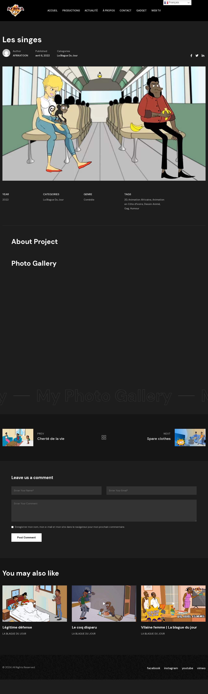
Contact (125, 10)
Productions (71, 10)
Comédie (89, 199)
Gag (126, 208)
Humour (134, 208)
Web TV (156, 10)
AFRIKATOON (20, 55)
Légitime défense (17, 627)
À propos (109, 10)
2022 (5, 199)
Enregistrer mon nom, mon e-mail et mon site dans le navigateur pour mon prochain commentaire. (70, 527)
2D (125, 199)
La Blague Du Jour (67, 55)
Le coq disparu (84, 627)
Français (173, 2)
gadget (141, 10)
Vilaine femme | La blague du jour (169, 627)
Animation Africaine (139, 199)
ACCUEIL (52, 10)
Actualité (91, 10)
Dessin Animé (152, 204)
